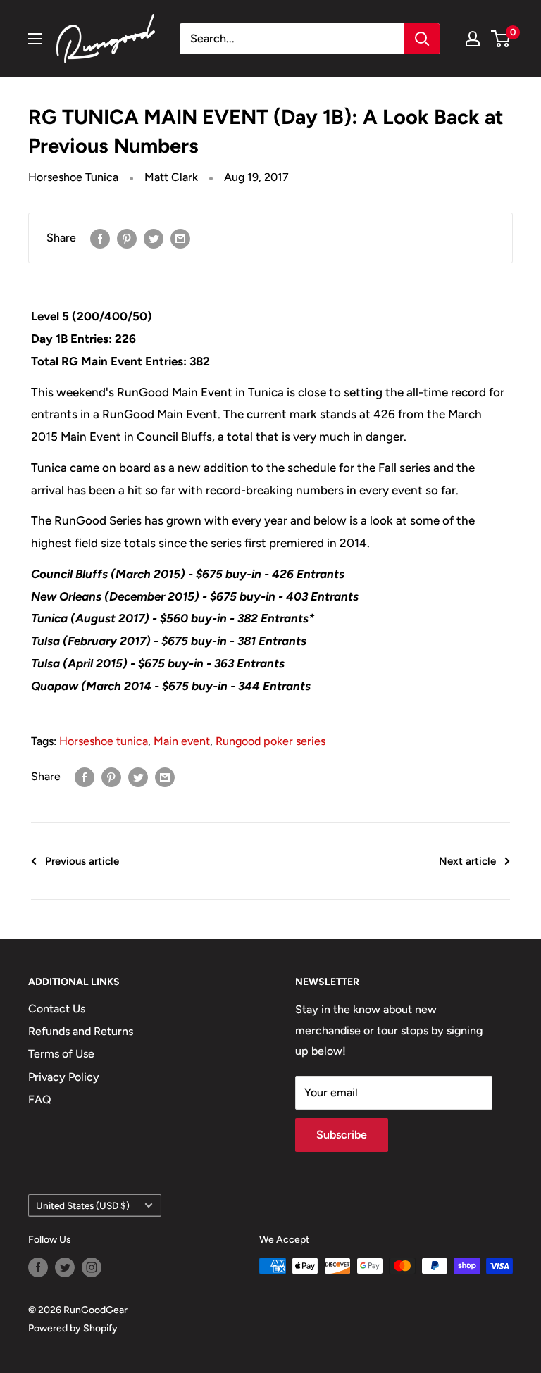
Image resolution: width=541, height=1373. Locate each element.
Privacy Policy (63, 1077)
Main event (182, 741)
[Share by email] (180, 238)
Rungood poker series (270, 741)
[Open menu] (35, 38)
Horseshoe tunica (103, 741)
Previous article (82, 861)
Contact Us (56, 1008)
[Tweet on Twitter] (153, 238)
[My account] (473, 38)
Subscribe (341, 1134)
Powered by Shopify (73, 1328)
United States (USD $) (83, 1205)
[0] (501, 38)
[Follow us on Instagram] (91, 1267)
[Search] (422, 38)
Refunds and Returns (80, 1031)
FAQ (39, 1099)
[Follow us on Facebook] (38, 1267)
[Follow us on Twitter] (65, 1267)
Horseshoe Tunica (73, 177)
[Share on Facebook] (100, 238)
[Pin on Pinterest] (127, 238)
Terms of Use (61, 1053)
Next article (467, 861)
